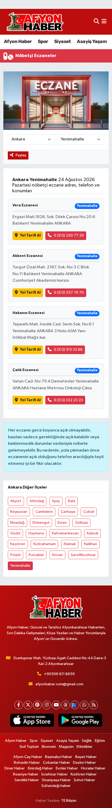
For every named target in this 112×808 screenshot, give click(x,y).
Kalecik (92, 533)
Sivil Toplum (29, 747)
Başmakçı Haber (58, 757)
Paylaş (21, 155)
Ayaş (56, 501)
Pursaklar (36, 555)
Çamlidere (44, 512)
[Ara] (96, 22)
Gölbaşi (81, 523)
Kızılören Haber (84, 774)
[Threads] (65, 705)
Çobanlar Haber (56, 762)
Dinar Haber (14, 768)
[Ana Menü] (104, 22)
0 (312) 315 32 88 (68, 349)
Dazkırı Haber (84, 762)
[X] (28, 705)
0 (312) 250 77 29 (69, 235)
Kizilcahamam (44, 544)
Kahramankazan (65, 533)
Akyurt (15, 501)
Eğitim (100, 741)
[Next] (75, 705)
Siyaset (62, 41)
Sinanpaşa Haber (56, 780)
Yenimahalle (20, 566)
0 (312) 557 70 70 (69, 292)
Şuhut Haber (84, 780)
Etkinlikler (84, 747)
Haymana (36, 533)
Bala (71, 501)
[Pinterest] (37, 705)
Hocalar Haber (93, 768)
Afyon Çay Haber (27, 757)
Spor (43, 41)
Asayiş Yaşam (92, 41)
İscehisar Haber (54, 774)
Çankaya (68, 512)
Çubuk (88, 512)
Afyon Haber (18, 41)
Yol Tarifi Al (30, 235)
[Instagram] (46, 705)
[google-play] (80, 721)
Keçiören (17, 544)
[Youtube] (56, 705)
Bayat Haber (86, 757)
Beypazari (18, 512)
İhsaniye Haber (25, 774)
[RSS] (93, 705)
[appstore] (32, 721)
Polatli (15, 555)
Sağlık (87, 741)
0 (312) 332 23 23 (68, 400)
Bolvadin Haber (27, 762)
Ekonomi (49, 747)
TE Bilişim (68, 801)
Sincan (57, 555)
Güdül (15, 533)
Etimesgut (41, 523)
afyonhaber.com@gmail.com (59, 684)
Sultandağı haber (56, 786)
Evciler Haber (67, 768)
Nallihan (90, 544)
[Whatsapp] (84, 705)
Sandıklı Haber (27, 780)
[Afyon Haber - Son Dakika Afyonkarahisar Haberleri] (34, 22)
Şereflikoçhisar (83, 555)
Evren (62, 523)
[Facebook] (18, 705)
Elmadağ (17, 523)
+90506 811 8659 (59, 674)
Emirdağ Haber (40, 768)
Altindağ (36, 501)
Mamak (70, 544)
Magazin (66, 747)
